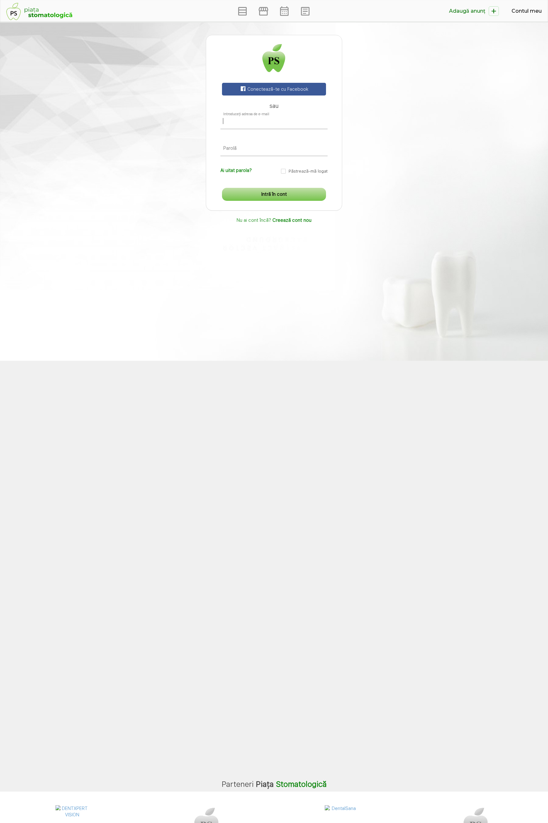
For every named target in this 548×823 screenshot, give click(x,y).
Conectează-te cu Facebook (277, 89)
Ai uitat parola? (236, 170)
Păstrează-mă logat (308, 171)
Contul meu (527, 11)
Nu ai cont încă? (274, 220)
